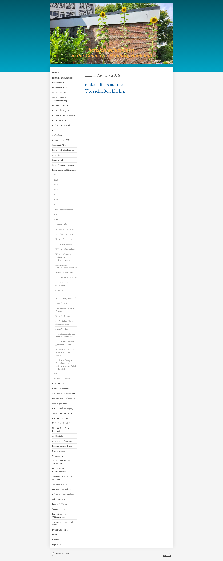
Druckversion (59, 553)
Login (169, 553)
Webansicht (167, 556)
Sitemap (67, 553)
